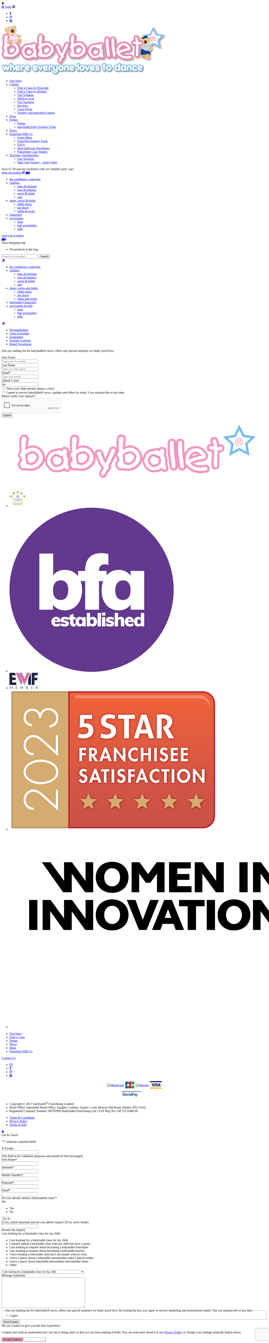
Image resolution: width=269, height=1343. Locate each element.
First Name (8, 357)
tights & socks (26, 211)
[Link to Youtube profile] (10, 20)
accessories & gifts (20, 306)
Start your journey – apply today (37, 162)
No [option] (11, 1211)
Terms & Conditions (22, 1117)
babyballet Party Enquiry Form (36, 127)
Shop (12, 116)
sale (19, 197)
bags (20, 221)
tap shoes (23, 207)
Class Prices (24, 109)
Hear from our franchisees (33, 148)
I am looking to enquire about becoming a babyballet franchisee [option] (48, 1247)
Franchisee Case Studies (32, 151)
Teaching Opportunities (24, 155)
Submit (7, 415)
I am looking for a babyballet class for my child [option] (38, 1240)
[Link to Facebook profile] (10, 13)
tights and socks (27, 298)
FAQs (21, 144)
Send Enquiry (11, 1321)
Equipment (16, 337)
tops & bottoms (26, 190)
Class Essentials (19, 333)
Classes (14, 84)
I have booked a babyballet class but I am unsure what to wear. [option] (48, 1254)
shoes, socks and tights (23, 288)
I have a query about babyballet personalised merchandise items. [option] (49, 1261)
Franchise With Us (20, 134)
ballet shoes (24, 204)
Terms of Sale (18, 1124)
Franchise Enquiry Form (32, 141)
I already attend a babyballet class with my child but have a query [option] (49, 1243)
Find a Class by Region (31, 91)
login (8, 6)
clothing (14, 182)
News (13, 130)
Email (6, 372)
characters (15, 214)
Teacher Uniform (20, 340)
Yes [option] (11, 1208)
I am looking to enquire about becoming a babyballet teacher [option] (46, 1250)
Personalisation (18, 330)
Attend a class (10, 380)
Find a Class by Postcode (33, 88)
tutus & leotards (27, 186)
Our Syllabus (25, 95)
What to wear (25, 98)
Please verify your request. (19, 396)
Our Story (15, 80)
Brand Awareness (20, 344)
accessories (16, 218)
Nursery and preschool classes (36, 112)
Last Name (8, 365)
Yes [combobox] (4, 1201)
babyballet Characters (22, 302)
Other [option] (13, 1265)
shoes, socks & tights (22, 200)
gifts (20, 229)
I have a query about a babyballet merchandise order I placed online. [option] (51, 1258)
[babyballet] (84, 74)
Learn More (24, 137)
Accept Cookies (12, 1339)
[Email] (11, 1064)
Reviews (22, 105)
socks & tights (26, 193)
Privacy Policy (18, 1121)
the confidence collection (24, 179)
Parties (13, 119)
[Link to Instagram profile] (10, 17)
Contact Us (9, 1058)
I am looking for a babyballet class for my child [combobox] (31, 1233)
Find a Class (17, 1037)
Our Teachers (25, 102)
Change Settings (34, 1339)
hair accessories (27, 225)
